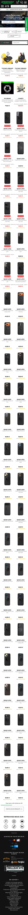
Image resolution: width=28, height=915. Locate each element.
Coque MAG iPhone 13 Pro (20, 702)
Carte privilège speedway (14, 897)
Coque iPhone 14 (20, 581)
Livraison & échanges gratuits (14, 882)
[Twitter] (6, 826)
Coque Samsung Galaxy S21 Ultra (21, 221)
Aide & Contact (14, 904)
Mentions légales (14, 886)
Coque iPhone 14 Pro (7, 581)
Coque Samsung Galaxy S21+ (21, 251)
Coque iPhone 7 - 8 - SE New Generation (7, 160)
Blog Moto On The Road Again (14, 892)
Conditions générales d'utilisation (14, 885)
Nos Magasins (14, 891)
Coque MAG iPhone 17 (20, 340)
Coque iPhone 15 (7, 491)
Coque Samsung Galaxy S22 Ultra (21, 191)
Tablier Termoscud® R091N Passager (21, 70)
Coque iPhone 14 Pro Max (7, 552)
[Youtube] (22, 821)
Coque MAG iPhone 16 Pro (7, 401)
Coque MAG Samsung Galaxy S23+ (7, 311)
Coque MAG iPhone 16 (7, 461)
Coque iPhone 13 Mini (7, 701)
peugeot (22, 12)
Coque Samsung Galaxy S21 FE (21, 130)
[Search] (25, 6)
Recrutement (14, 910)
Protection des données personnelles (14, 889)
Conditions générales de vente (14, 883)
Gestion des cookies (14, 908)
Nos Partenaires (14, 902)
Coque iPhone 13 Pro (7, 430)
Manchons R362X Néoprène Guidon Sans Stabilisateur (7, 71)
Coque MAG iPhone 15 (7, 671)
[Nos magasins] (25, 2)
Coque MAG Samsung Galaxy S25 (20, 642)
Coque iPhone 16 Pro (20, 370)
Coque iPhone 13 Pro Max (20, 461)
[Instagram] (14, 821)
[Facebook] (6, 821)
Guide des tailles (14, 894)
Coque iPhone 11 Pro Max (21, 732)
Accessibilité (14, 888)
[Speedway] (7, 2)
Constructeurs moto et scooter (14, 907)
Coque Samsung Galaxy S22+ (7, 251)
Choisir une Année (9, 22)
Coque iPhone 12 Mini (7, 731)
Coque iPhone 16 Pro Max (7, 792)
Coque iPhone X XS (7, 190)
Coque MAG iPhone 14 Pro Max (20, 672)
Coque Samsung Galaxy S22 (7, 281)
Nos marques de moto (12, 12)
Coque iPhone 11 (21, 430)
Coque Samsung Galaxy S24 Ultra (21, 762)
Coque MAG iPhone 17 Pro (7, 341)
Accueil (3, 12)
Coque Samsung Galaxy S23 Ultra (21, 552)
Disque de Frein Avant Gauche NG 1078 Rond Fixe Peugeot (7, 101)
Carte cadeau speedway (14, 898)
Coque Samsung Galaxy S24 (21, 792)
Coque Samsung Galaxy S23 (7, 762)
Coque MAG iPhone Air (7, 521)
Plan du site (14, 905)
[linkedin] (22, 826)
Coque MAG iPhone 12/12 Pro (7, 612)
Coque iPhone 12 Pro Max (7, 371)
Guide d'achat (14, 895)
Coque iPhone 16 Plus (7, 641)
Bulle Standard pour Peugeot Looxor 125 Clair (21, 100)
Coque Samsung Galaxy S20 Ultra (7, 221)
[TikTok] (14, 826)
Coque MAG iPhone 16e (21, 160)
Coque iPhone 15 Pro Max (20, 401)
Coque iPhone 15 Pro (20, 611)
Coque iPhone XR (7, 130)
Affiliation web (14, 901)
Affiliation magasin (14, 899)
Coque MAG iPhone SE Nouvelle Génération (20, 281)
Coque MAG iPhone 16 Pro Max (20, 491)
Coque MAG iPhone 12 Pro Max (20, 522)
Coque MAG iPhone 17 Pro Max (20, 311)
